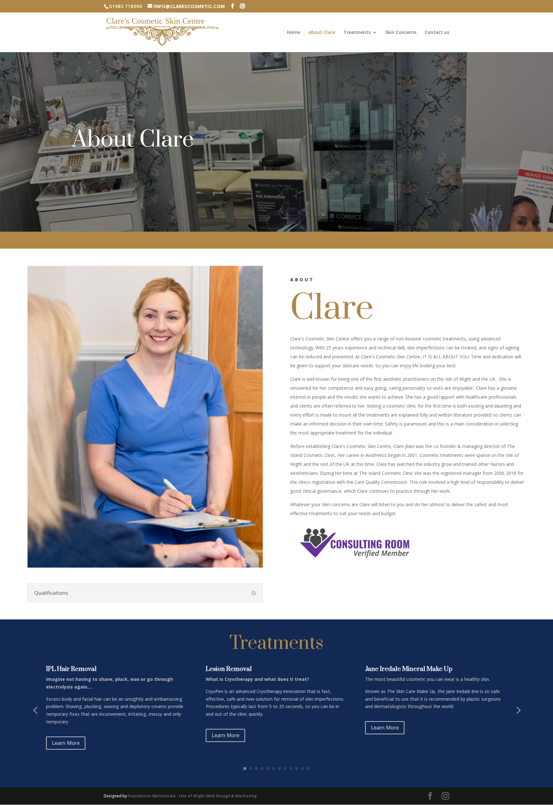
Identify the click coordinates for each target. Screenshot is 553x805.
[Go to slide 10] (296, 768)
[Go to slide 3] (256, 768)
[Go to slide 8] (285, 768)
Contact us (437, 32)
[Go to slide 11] (302, 768)
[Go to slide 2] (250, 768)
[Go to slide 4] (262, 768)
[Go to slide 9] (291, 768)
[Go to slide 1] (244, 768)
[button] (35, 710)
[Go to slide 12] (308, 768)
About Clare (322, 32)
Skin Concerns (400, 32)
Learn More (66, 735)
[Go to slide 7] (279, 768)
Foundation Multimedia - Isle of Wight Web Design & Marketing (192, 796)
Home (293, 32)
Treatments (357, 32)
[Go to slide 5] (267, 768)
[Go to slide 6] (273, 768)
